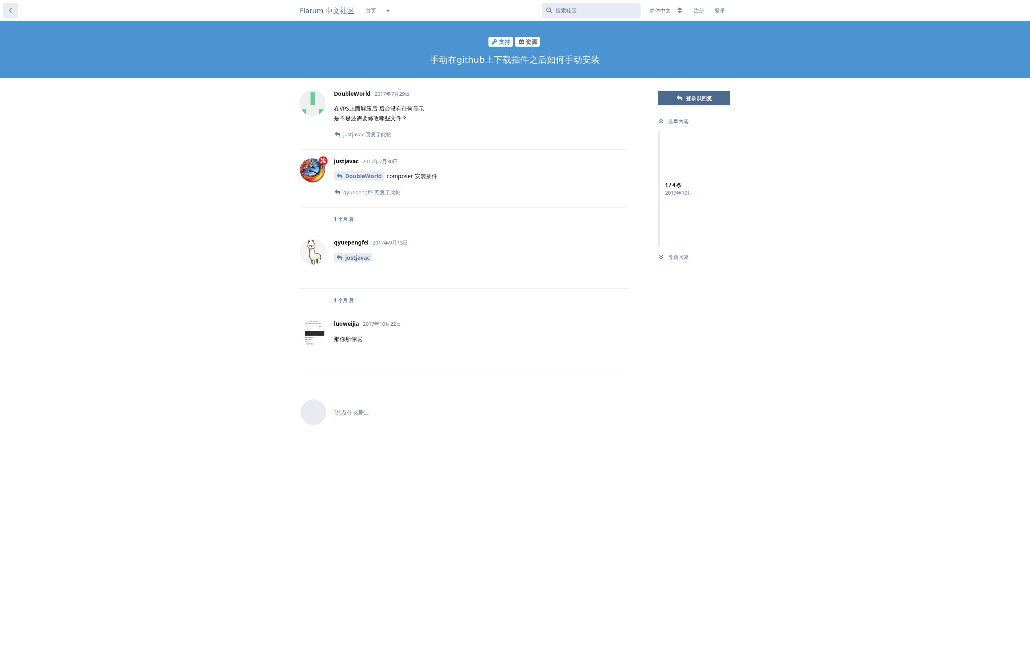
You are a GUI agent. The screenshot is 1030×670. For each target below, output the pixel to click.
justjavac (357, 257)
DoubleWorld (363, 176)
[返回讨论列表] (10, 10)
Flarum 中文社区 (327, 10)
